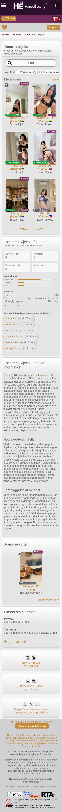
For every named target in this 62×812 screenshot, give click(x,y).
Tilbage (10, 18)
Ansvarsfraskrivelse (26, 740)
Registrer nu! (14, 641)
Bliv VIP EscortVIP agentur (31, 664)
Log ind (53, 27)
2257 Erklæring (37, 737)
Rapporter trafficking (31, 746)
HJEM (5, 34)
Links (38, 735)
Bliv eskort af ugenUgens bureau (31, 687)
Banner (30, 735)
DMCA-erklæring (14, 743)
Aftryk (8, 737)
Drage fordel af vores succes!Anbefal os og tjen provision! (31, 711)
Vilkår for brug (20, 737)
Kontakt (20, 735)
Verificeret (28, 72)
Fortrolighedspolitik (48, 740)
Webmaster (49, 735)
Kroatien (30, 34)
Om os (10, 735)
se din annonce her (49, 600)
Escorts (17, 34)
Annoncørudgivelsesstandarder (41, 743)
